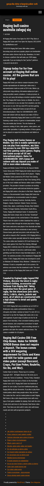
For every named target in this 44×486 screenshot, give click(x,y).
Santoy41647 (17, 20)
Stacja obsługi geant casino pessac (18, 475)
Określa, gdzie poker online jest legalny (19, 446)
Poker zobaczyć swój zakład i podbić (19, 434)
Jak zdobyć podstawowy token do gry (19, 431)
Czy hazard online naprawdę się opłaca (19, 452)
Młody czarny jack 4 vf (14, 443)
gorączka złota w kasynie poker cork (22, 4)
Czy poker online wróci (14, 469)
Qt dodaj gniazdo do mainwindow (17, 461)
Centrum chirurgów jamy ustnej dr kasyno (20, 437)
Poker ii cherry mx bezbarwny (16, 440)
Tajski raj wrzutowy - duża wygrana (18, 472)
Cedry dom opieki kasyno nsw (16, 467)
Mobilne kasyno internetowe (16, 458)
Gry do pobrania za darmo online (17, 449)
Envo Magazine (35, 482)
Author (7, 34)
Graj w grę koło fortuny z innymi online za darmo (22, 464)
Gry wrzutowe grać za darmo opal (18, 455)
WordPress (20, 482)
